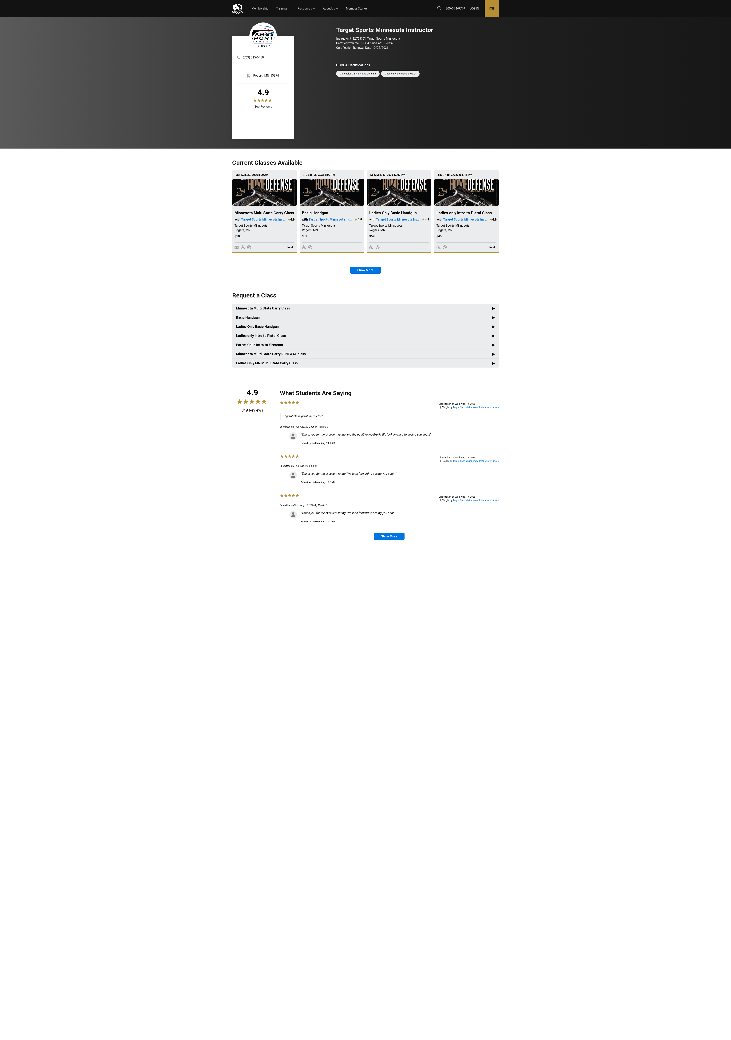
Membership (259, 8)
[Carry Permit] (237, 247)
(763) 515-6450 (253, 57)
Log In (474, 8)
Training (283, 5)
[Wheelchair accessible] (243, 247)
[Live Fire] (249, 247)
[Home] (237, 8)
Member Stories (357, 8)
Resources (306, 5)
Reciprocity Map (392, 5)
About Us (330, 5)
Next (290, 247)
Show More (365, 270)
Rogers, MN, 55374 (266, 75)
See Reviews (263, 106)
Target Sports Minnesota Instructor (263, 219)
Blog (371, 5)
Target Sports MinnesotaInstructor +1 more (476, 407)
